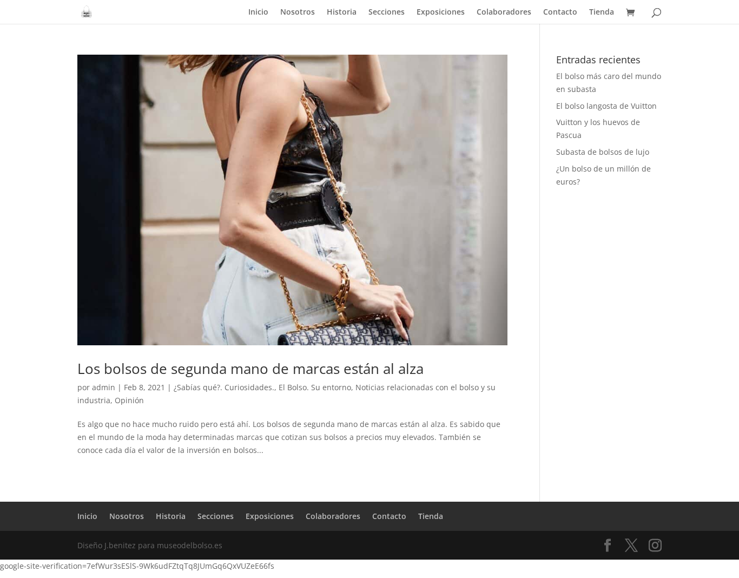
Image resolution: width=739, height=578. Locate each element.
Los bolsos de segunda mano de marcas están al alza (250, 368)
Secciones (386, 12)
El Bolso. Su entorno (315, 387)
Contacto (560, 12)
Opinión (129, 400)
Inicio (258, 12)
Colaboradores (504, 12)
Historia (342, 12)
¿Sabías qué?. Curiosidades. (224, 387)
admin (103, 387)
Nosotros (297, 12)
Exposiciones (441, 12)
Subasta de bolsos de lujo (602, 152)
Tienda (601, 12)
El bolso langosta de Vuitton (606, 106)
